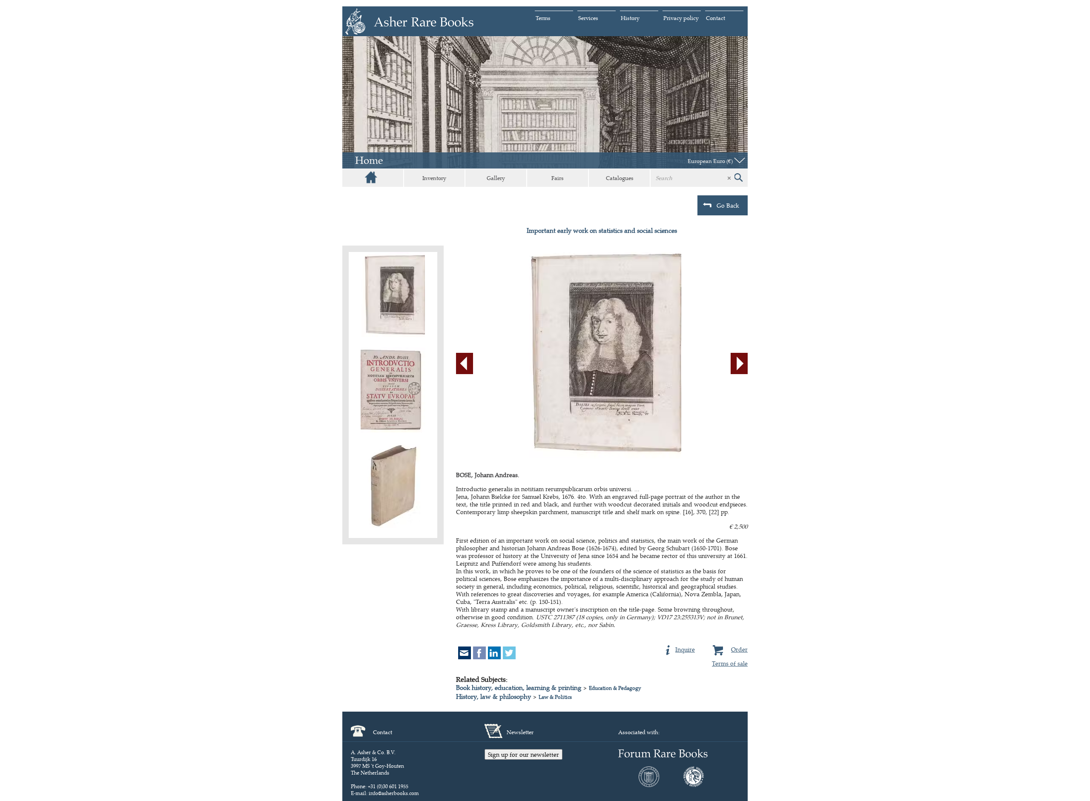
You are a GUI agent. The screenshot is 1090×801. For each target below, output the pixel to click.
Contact (715, 18)
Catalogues (620, 178)
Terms (543, 18)
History (630, 18)
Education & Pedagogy (615, 688)
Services (588, 18)
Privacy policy (681, 18)
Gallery (496, 178)
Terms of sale (730, 663)
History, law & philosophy (493, 696)
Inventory (434, 178)
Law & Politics (555, 697)
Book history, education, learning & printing (518, 687)
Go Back (728, 205)
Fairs (557, 178)
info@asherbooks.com (394, 793)
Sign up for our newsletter (523, 754)
